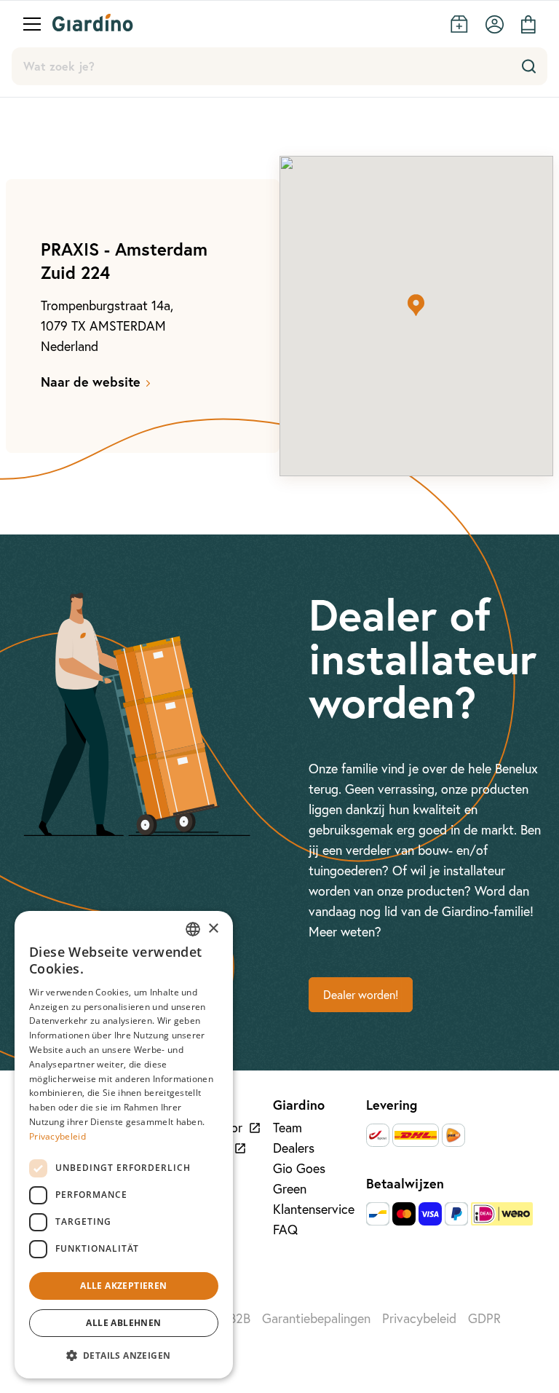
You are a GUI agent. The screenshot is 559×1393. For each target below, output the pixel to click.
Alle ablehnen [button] (123, 1323)
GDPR (484, 1318)
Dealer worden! (360, 994)
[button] (416, 305)
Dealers (293, 1148)
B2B (239, 1318)
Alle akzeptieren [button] (123, 1285)
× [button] (212, 928)
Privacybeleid (419, 1318)
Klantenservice (313, 1209)
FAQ (285, 1229)
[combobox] (193, 929)
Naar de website (90, 381)
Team (287, 1127)
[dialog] (124, 1144)
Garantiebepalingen (316, 1318)
